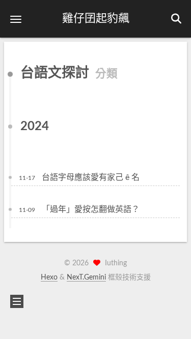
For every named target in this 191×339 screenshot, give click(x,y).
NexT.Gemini (86, 277)
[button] (15, 19)
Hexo (49, 277)
